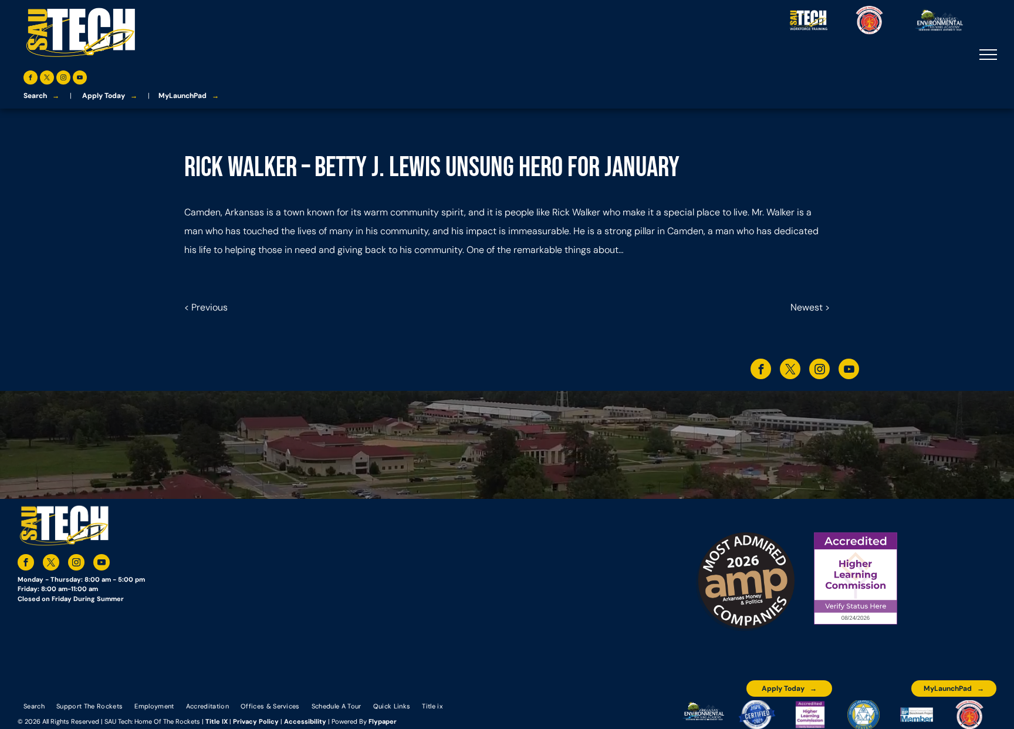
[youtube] (80, 78)
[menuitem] (34, 705)
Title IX (216, 721)
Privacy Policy (256, 721)
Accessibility (305, 721)
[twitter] (47, 78)
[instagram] (63, 78)
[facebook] (30, 78)
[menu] (988, 54)
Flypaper (383, 721)
